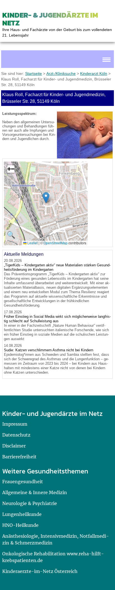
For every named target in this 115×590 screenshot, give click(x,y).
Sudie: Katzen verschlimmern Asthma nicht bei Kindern (48, 350)
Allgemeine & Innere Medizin (34, 492)
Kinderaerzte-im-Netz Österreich (40, 571)
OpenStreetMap (56, 242)
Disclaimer (14, 446)
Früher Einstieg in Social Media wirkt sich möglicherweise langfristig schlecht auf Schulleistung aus (57, 318)
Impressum (14, 424)
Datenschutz (16, 435)
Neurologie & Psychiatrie (29, 503)
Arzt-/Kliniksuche (61, 73)
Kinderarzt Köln (93, 73)
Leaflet (32, 242)
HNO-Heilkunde (20, 525)
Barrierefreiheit (19, 456)
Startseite (33, 73)
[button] (45, 197)
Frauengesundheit (22, 481)
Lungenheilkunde (22, 514)
